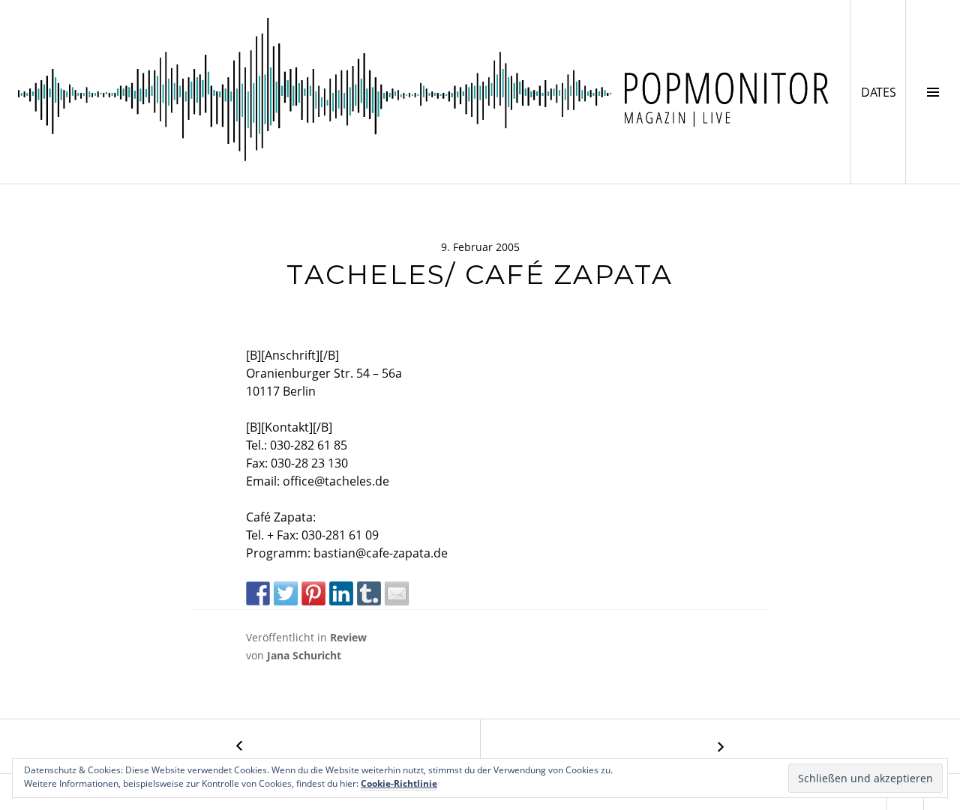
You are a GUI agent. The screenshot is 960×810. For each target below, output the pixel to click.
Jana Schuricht (304, 655)
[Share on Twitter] (286, 593)
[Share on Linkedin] (341, 593)
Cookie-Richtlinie (399, 783)
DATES (883, 91)
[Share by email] (397, 593)
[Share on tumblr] (369, 593)
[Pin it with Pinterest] (314, 593)
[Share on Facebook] (258, 593)
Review (348, 637)
